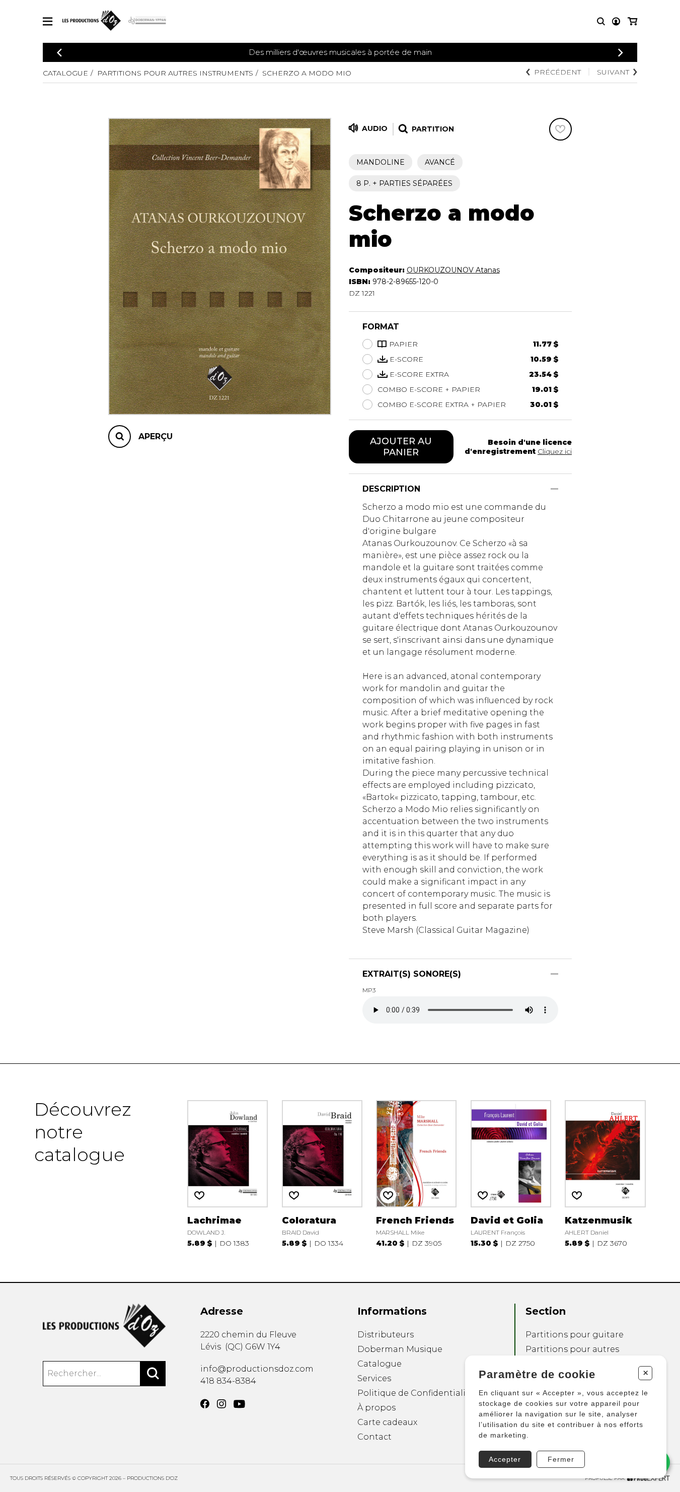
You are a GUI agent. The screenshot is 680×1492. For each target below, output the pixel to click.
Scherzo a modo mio (306, 73)
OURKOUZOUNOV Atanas (453, 270)
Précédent (557, 72)
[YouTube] (239, 1404)
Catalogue (65, 73)
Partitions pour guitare (574, 1334)
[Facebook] (204, 1403)
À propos (376, 1407)
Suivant (613, 72)
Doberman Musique (399, 1349)
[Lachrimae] (227, 1172)
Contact (374, 1437)
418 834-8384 (228, 1381)
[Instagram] (221, 1403)
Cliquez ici (555, 451)
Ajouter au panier (401, 447)
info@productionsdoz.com (257, 1369)
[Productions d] (104, 1325)
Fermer (561, 1459)
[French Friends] (416, 1172)
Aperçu (155, 436)
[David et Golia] (511, 1172)
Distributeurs (385, 1334)
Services (374, 1378)
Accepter (505, 1459)
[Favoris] (560, 129)
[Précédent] (59, 52)
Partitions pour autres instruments (175, 73)
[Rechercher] (153, 1373)
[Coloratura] (322, 1172)
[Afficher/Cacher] (554, 489)
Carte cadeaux (387, 1422)
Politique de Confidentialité (415, 1393)
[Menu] (47, 21)
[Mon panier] (632, 21)
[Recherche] (601, 21)
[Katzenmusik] (605, 1172)
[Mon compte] (616, 21)
